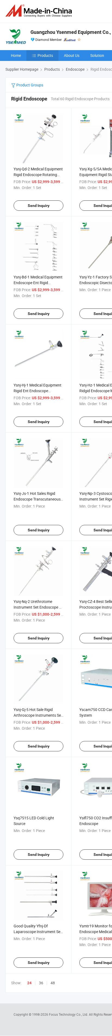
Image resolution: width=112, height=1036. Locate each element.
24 (29, 983)
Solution (97, 55)
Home (16, 55)
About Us (71, 55)
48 (53, 982)
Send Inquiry (38, 205)
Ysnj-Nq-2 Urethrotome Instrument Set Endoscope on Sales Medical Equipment (38, 607)
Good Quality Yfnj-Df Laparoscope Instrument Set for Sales (38, 931)
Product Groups (29, 84)
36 (41, 982)
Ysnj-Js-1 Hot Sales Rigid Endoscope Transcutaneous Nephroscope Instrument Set (38, 499)
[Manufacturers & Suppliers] (39, 10)
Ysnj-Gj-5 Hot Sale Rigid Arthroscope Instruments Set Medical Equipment (38, 715)
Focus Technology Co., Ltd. (69, 1014)
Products (45, 55)
